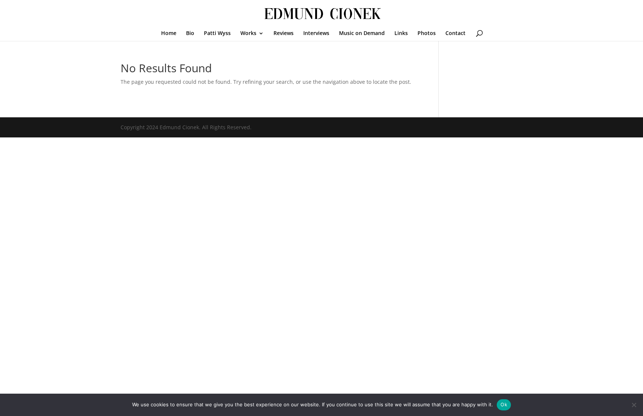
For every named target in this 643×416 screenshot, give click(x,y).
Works (248, 33)
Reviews (283, 33)
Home (168, 33)
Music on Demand (362, 33)
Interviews (316, 33)
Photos (427, 33)
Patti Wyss (217, 33)
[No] (633, 405)
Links (401, 33)
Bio (190, 33)
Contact (455, 33)
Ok (503, 404)
